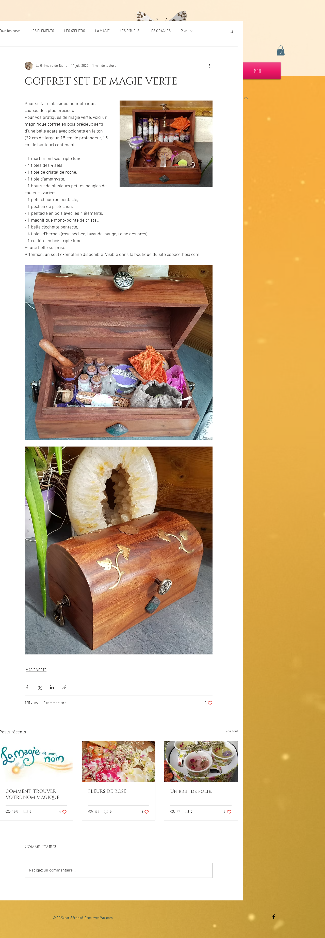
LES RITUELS (129, 31)
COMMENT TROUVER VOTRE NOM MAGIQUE (32, 794)
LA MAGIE (102, 31)
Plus (184, 31)
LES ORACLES (160, 31)
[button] (281, 50)
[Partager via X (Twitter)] (39, 687)
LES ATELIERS (74, 31)
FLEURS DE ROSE (107, 791)
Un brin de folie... (191, 791)
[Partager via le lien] (64, 687)
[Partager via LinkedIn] (52, 687)
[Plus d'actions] (209, 66)
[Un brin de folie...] (201, 761)
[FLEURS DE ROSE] (118, 761)
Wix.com (106, 918)
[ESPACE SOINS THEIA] (274, 917)
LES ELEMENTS (42, 31)
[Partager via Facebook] (27, 687)
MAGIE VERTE (36, 670)
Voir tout (231, 731)
